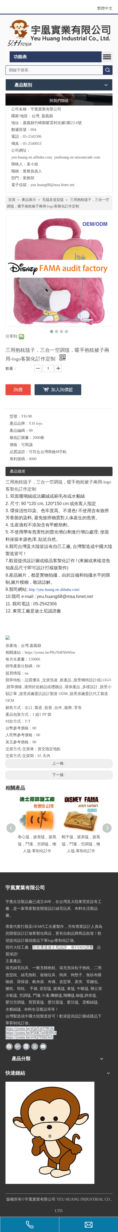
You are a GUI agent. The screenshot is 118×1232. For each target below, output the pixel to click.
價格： (15, 445)
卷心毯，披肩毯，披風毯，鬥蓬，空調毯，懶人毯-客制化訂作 (37, 844)
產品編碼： (19, 431)
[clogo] (59, 33)
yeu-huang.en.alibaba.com (31, 157)
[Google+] (17, 1046)
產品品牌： (19, 423)
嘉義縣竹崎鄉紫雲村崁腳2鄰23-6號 (52, 123)
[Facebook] (9, 1046)
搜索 (107, 70)
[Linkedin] (26, 1046)
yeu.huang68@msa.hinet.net (52, 185)
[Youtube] (43, 1046)
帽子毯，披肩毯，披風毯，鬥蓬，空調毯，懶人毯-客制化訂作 (81, 844)
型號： (15, 416)
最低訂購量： (21, 438)
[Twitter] (34, 1046)
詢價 (18, 389)
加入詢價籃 (62, 389)
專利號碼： (19, 459)
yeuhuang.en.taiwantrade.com (77, 157)
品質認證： (19, 452)
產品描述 (17, 471)
